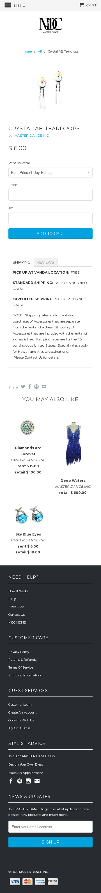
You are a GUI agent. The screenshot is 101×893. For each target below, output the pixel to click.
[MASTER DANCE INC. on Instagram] (28, 780)
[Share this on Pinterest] (36, 386)
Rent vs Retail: (19, 163)
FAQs (12, 599)
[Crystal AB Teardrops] (50, 90)
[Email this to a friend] (43, 386)
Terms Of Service (20, 667)
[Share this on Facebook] (29, 386)
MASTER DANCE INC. (32, 135)
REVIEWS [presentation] (45, 262)
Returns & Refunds (22, 660)
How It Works (18, 591)
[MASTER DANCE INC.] (50, 25)
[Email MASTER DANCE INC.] (37, 780)
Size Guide (16, 607)
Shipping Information (24, 675)
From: (13, 185)
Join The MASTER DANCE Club (31, 756)
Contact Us (16, 615)
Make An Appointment (25, 773)
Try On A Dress (19, 728)
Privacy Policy (18, 652)
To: (10, 208)
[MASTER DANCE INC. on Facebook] (10, 780)
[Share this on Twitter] (22, 386)
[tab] (21, 262)
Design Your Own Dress (25, 764)
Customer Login (20, 705)
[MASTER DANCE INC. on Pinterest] (19, 780)
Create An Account (22, 712)
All (40, 51)
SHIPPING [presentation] (21, 262)
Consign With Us (21, 720)
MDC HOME (17, 622)
